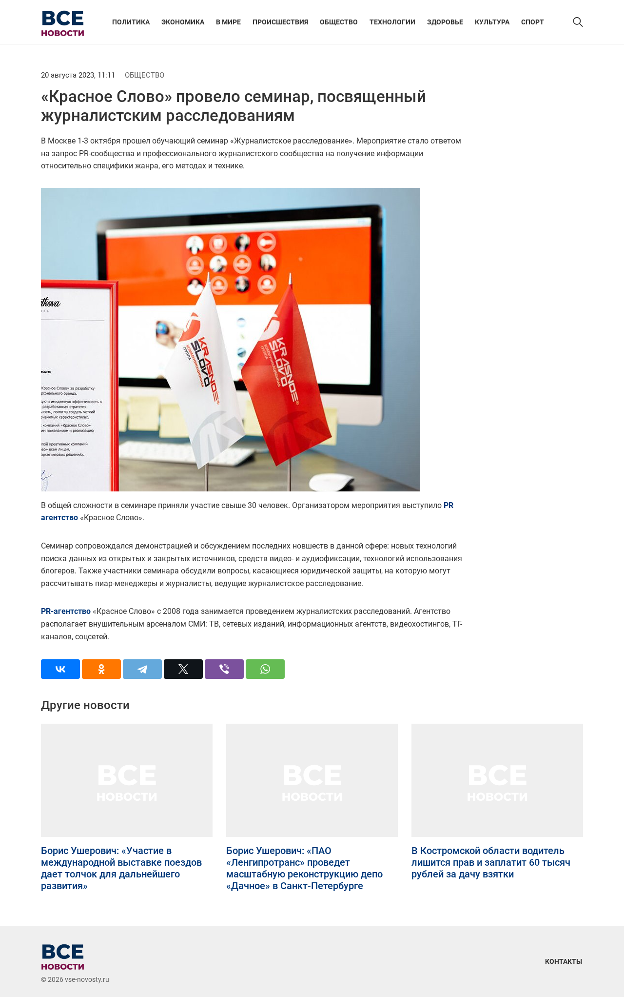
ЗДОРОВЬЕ (445, 22)
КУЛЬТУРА (492, 22)
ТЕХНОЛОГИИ (392, 22)
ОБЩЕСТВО (339, 22)
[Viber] (224, 669)
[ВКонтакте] (60, 669)
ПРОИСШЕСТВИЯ (280, 22)
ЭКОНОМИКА (182, 22)
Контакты (563, 961)
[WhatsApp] (265, 669)
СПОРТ (532, 22)
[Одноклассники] (101, 669)
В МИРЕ (228, 22)
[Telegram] (142, 669)
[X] (183, 669)
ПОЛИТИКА (131, 22)
